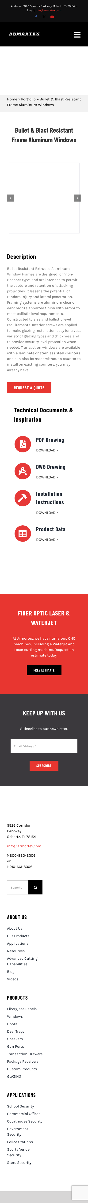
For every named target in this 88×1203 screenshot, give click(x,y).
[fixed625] (44, 198)
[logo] (24, 809)
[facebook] (36, 17)
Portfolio (28, 99)
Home (12, 99)
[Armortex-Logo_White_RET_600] (24, 34)
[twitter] (44, 17)
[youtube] (52, 17)
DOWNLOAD (46, 450)
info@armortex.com (48, 10)
